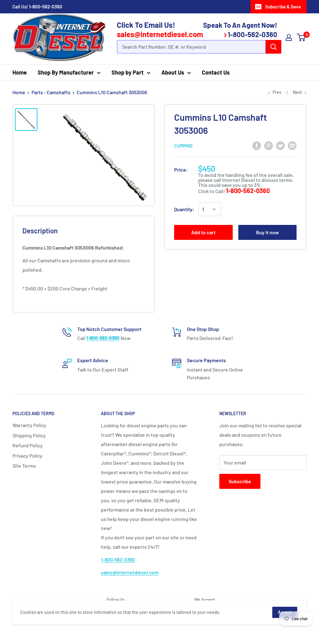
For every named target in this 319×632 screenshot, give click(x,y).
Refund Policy (27, 445)
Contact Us (216, 72)
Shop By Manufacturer (66, 72)
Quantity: (184, 209)
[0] (301, 37)
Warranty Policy (29, 425)
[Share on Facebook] (256, 145)
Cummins (183, 145)
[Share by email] (292, 145)
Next (297, 92)
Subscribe (240, 481)
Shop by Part (128, 72)
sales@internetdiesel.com (160, 34)
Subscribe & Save (283, 6)
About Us (172, 72)
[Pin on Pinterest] (268, 145)
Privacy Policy (27, 456)
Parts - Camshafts (50, 92)
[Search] (273, 47)
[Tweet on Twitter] (280, 145)
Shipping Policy (29, 435)
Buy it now (267, 232)
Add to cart (203, 232)
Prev (277, 92)
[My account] (289, 37)
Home (19, 72)
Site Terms (24, 466)
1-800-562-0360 (45, 6)
